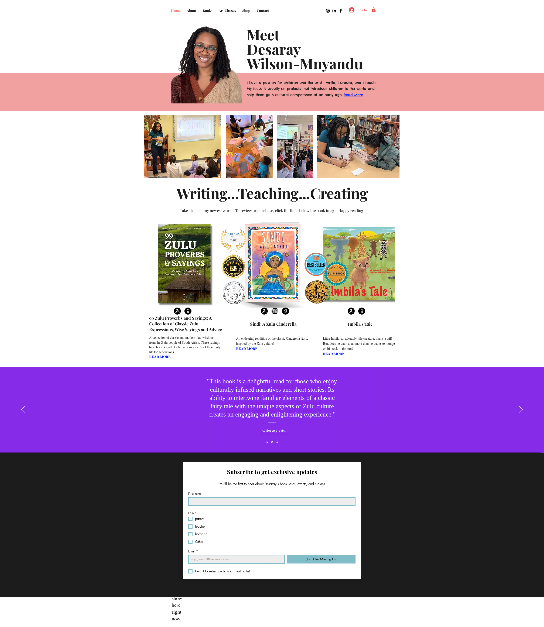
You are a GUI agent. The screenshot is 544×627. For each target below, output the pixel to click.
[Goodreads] (187, 311)
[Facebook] (340, 10)
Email (193, 551)
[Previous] (23, 410)
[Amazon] (177, 311)
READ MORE (160, 356)
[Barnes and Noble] (274, 311)
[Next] (521, 410)
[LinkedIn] (334, 10)
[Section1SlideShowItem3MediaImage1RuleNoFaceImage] (277, 442)
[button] (374, 9)
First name (194, 493)
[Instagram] (328, 10)
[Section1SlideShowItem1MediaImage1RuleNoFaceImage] (267, 442)
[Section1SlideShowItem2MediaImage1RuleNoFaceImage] (272, 442)
